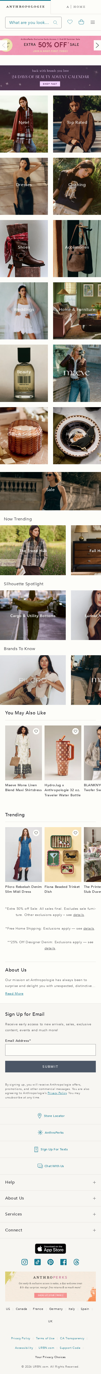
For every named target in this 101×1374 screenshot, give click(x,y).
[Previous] (4, 45)
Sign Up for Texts (54, 1149)
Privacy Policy (57, 1093)
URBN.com (46, 1348)
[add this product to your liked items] (36, 731)
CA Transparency (72, 1338)
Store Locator (54, 1116)
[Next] (96, 45)
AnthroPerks (54, 1132)
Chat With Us (54, 1166)
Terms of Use (45, 1338)
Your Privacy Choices (50, 1357)
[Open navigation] (92, 22)
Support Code (70, 1348)
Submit (50, 1067)
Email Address (17, 1041)
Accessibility (24, 1348)
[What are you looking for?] (55, 22)
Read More (14, 994)
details (78, 915)
